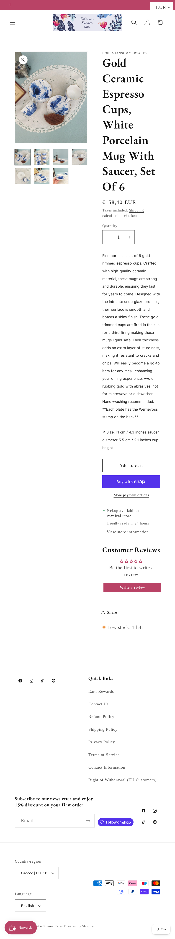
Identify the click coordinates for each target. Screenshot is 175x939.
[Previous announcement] (10, 5)
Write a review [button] (132, 587)
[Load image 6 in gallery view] (42, 176)
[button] (12, 22)
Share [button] (112, 612)
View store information (128, 532)
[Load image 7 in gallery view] (61, 176)
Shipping (136, 210)
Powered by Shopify (79, 926)
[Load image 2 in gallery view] (42, 157)
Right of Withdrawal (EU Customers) (122, 780)
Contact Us (98, 704)
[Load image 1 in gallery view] (23, 157)
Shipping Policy (103, 729)
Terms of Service (103, 754)
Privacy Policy (101, 742)
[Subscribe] (88, 821)
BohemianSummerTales (45, 926)
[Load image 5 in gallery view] (23, 176)
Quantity (109, 226)
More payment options (131, 495)
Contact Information (106, 767)
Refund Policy (101, 716)
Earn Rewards (101, 691)
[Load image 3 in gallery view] (61, 157)
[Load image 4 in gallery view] (80, 157)
